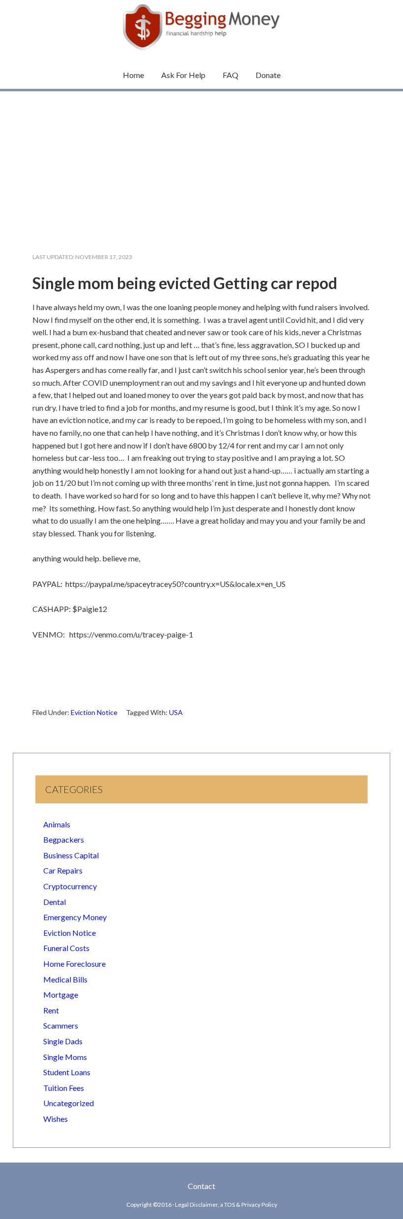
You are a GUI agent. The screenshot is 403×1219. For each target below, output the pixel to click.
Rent (51, 1010)
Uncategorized (68, 1103)
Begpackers (63, 839)
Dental (54, 901)
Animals (56, 824)
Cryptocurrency (70, 886)
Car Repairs (63, 870)
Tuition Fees (63, 1087)
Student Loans (66, 1072)
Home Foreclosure (74, 963)
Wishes (55, 1118)
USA (176, 712)
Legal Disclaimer (196, 1204)
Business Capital (71, 855)
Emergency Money (75, 917)
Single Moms (65, 1056)
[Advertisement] (201, 164)
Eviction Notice (94, 712)
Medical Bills (65, 979)
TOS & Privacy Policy (250, 1204)
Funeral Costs (66, 948)
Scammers (60, 1025)
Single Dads (63, 1041)
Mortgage (60, 994)
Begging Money (201, 27)
